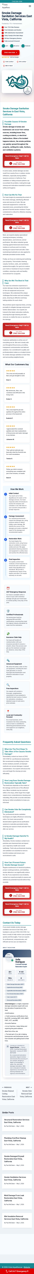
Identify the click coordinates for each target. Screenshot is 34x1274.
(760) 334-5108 (17, 1)
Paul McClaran (10, 1126)
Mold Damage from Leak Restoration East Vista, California (14, 1198)
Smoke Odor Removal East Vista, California (26, 1092)
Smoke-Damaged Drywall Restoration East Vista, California (14, 1159)
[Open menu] (30, 6)
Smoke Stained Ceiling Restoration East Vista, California (8, 1093)
